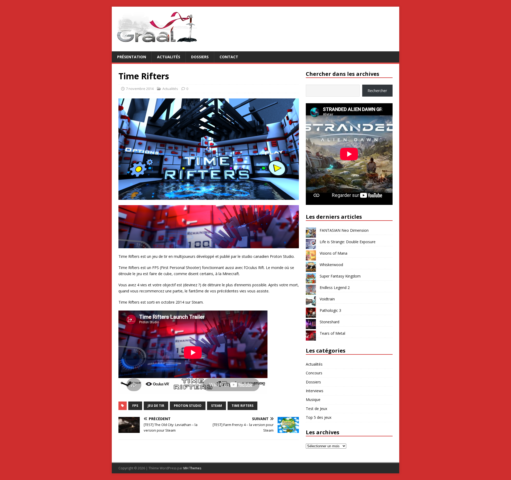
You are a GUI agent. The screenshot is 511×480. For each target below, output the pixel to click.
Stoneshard (329, 321)
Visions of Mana (333, 253)
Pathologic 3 (330, 310)
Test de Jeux (316, 408)
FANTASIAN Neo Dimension (344, 230)
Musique (313, 399)
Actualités (168, 56)
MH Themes (192, 468)
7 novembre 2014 (140, 88)
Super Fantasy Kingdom (340, 276)
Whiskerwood (331, 264)
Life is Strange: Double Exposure (348, 241)
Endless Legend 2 (335, 287)
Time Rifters (242, 405)
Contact (229, 56)
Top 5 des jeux (318, 417)
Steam (216, 405)
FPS (135, 405)
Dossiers (200, 56)
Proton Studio (187, 405)
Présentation (131, 56)
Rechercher (377, 90)
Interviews (314, 390)
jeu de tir (156, 405)
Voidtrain (327, 298)
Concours (314, 372)
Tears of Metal (332, 333)
